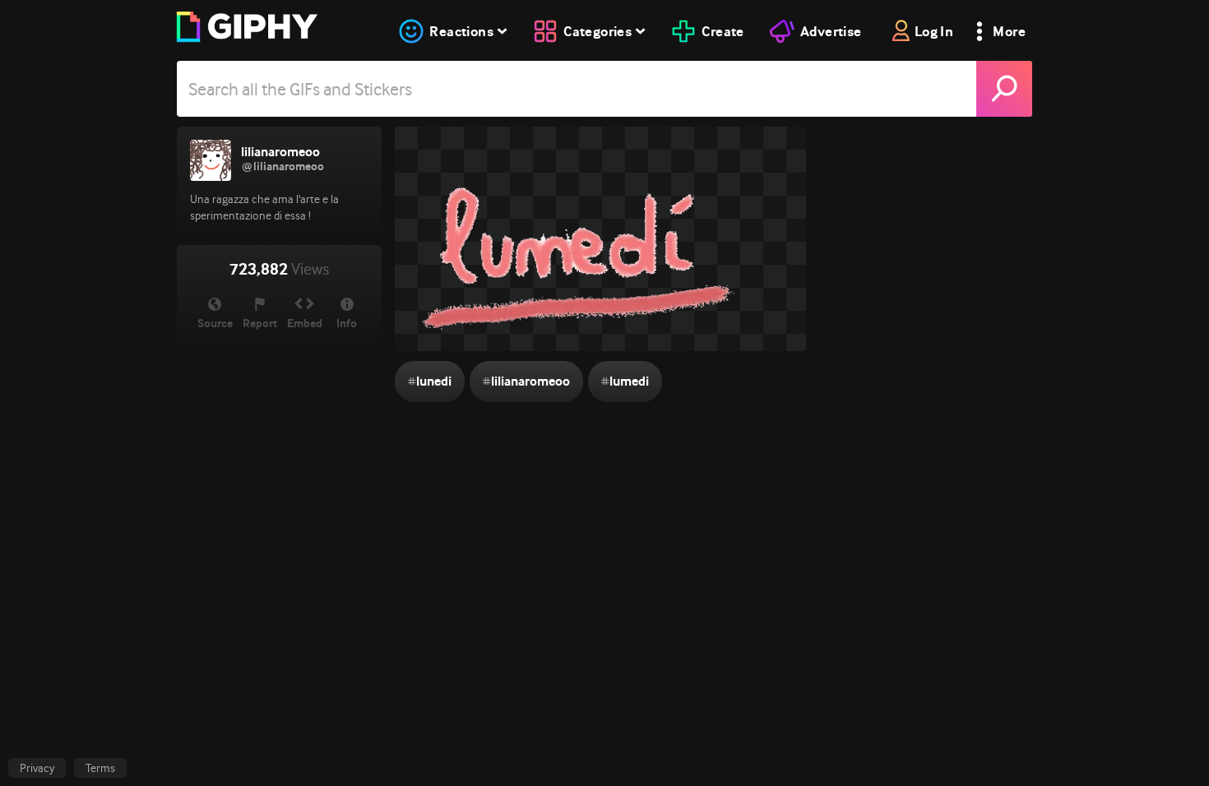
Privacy (37, 767)
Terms (100, 767)
